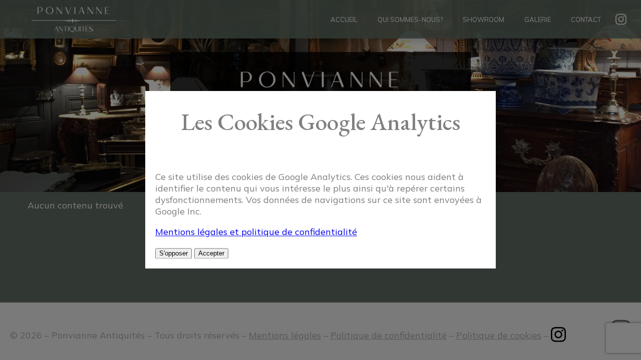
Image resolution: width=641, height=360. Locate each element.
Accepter (211, 254)
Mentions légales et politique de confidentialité (256, 232)
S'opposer (173, 254)
